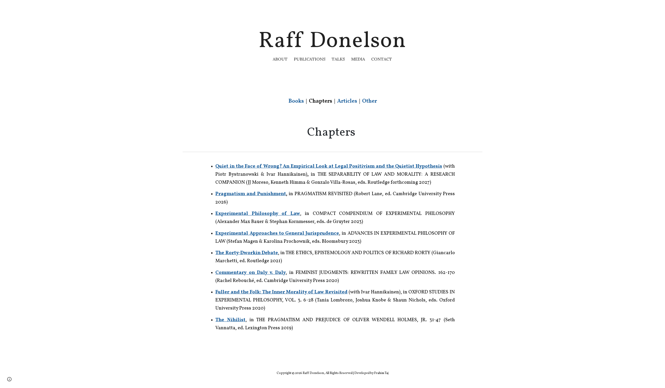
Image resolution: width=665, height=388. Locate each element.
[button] (9, 379)
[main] (332, 44)
